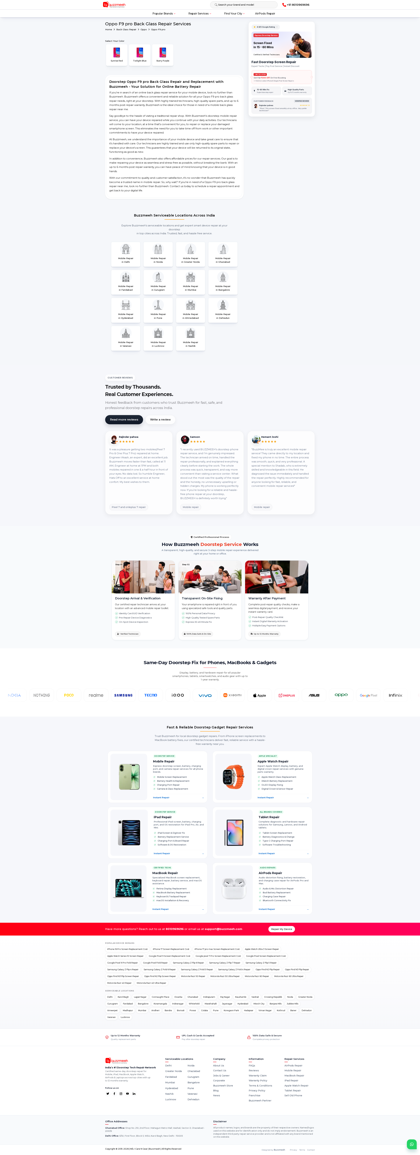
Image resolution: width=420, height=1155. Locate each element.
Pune (216, 1010)
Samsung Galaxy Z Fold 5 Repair (197, 969)
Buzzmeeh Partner (260, 1100)
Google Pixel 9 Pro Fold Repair (122, 963)
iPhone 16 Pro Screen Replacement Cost (127, 949)
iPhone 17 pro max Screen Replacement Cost (217, 949)
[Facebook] (114, 1093)
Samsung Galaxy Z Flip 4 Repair (122, 969)
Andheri (155, 1010)
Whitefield (194, 1003)
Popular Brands (162, 13)
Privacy (293, 1150)
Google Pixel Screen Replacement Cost (266, 956)
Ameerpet (112, 1010)
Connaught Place (160, 997)
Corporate (219, 1080)
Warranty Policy (258, 1080)
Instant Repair (178, 797)
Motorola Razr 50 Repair (193, 976)
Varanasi (111, 1017)
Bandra (168, 1010)
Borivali (180, 1010)
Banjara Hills (276, 1003)
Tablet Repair (292, 1090)
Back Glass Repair (126, 29)
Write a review (160, 419)
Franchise (254, 1095)
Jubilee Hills (292, 1003)
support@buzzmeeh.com (223, 929)
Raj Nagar (225, 997)
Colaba (204, 1010)
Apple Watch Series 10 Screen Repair (125, 956)
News (216, 1095)
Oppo (144, 29)
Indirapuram (209, 997)
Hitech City (258, 1003)
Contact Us (219, 1070)
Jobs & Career (221, 1075)
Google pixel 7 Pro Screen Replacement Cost (218, 956)
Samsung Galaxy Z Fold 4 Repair (234, 969)
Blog (216, 1090)
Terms (302, 1150)
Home (108, 29)
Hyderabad (243, 1003)
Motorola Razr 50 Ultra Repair (225, 976)
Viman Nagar (265, 1010)
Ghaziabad (193, 997)
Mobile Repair (292, 1070)
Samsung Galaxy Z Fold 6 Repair (160, 969)
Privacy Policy (257, 1090)
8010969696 (175, 929)
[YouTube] (127, 1093)
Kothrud (281, 1010)
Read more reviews (124, 419)
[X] (107, 1093)
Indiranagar (178, 1003)
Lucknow (125, 1017)
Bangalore (143, 1003)
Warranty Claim (258, 1075)
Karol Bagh (123, 997)
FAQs (252, 1065)
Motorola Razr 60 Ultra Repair (289, 976)
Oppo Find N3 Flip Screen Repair (123, 976)
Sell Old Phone (293, 1095)
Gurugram (112, 1003)
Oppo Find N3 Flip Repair (297, 969)
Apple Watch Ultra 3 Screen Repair (262, 949)
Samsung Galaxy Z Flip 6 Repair (188, 963)
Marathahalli (211, 1003)
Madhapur (128, 1010)
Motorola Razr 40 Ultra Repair (151, 983)
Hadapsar (248, 1010)
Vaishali (255, 997)
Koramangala (160, 1003)
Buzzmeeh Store (223, 1085)
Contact (311, 1150)
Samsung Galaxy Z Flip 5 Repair (261, 963)
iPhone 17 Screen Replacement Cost (171, 949)
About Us (218, 1065)
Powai (193, 1010)
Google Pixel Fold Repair (155, 963)
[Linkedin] (134, 1093)
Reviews (254, 1070)
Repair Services (198, 13)
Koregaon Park (231, 1010)
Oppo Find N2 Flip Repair (268, 969)
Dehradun (307, 1010)
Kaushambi (240, 997)
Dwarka (178, 997)
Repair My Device (281, 929)
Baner (293, 1010)
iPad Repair (291, 1080)
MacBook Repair (294, 1075)
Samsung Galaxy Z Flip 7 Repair (224, 963)
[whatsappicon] (412, 1144)
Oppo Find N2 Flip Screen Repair (160, 976)
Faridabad (128, 1003)
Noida (290, 997)
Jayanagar (227, 1003)
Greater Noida (305, 997)
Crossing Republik (273, 997)
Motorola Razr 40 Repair (119, 983)
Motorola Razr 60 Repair (257, 976)
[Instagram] (121, 1093)
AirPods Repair (265, 13)
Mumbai (142, 1010)
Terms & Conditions (260, 1085)
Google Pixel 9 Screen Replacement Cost (169, 956)
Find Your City (233, 13)
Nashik (169, 1093)
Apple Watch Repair (296, 1085)
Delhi (110, 997)
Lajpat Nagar (140, 997)
